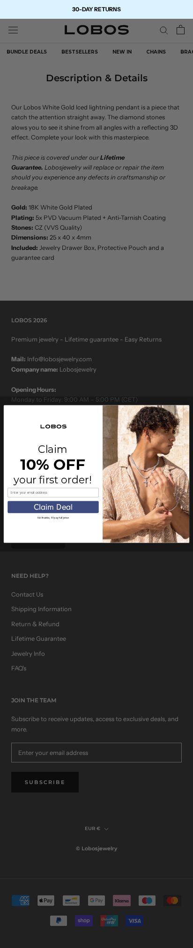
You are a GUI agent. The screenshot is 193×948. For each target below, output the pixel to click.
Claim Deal (53, 507)
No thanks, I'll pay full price (53, 517)
